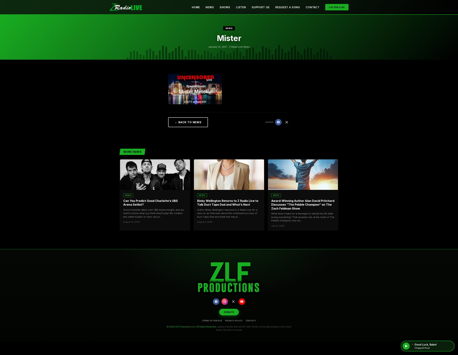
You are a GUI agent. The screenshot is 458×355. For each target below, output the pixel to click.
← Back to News (188, 122)
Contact (313, 7)
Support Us (261, 7)
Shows (225, 7)
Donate (229, 312)
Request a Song (287, 7)
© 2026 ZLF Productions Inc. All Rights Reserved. (191, 326)
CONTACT (251, 320)
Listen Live (337, 7)
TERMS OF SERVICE (212, 320)
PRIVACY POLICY (234, 320)
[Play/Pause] (406, 346)
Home (196, 7)
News (210, 7)
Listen (241, 7)
